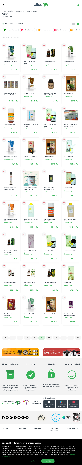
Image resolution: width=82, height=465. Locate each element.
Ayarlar (32, 461)
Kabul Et (48, 461)
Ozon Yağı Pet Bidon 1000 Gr (70, 220)
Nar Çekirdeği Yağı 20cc (29, 62)
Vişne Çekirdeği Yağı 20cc (50, 125)
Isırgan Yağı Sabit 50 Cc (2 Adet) (10, 251)
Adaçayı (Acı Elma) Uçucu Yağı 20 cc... (29, 283)
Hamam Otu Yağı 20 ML (30, 251)
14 (63, 338)
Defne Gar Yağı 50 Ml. (10, 61)
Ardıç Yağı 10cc (68, 156)
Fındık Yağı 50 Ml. (29, 93)
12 (49, 338)
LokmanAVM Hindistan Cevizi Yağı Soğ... (30, 188)
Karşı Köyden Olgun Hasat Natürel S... (10, 94)
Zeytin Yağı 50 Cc (49, 61)
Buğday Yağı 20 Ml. (49, 314)
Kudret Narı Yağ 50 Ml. (30, 156)
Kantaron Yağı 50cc (70, 251)
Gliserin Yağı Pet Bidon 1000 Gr (31, 220)
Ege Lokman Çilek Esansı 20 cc (49, 220)
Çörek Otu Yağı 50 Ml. (10, 156)
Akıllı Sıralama (8, 23)
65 (78, 338)
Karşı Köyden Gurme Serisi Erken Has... (10, 188)
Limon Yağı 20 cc (49, 251)
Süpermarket (20, 11)
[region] (41, 452)
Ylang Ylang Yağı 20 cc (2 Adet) (31, 125)
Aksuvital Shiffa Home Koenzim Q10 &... (70, 125)
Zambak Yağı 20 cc (9, 124)
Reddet (45, 450)
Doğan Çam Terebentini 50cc (69, 283)
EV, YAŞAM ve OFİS (7, 11)
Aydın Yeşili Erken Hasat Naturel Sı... (49, 188)
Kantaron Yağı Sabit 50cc (50, 283)
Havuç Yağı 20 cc (69, 187)
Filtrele (20, 23)
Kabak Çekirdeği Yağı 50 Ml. (10, 220)
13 (56, 338)
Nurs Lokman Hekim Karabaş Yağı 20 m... (70, 314)
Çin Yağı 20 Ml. (68, 93)
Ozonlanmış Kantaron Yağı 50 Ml (10, 314)
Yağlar (35, 11)
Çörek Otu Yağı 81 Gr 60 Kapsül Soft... (50, 94)
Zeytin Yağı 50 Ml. (69, 61)
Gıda (28, 11)
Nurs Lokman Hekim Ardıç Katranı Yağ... (10, 283)
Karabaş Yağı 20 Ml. (30, 314)
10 (34, 338)
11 (41, 338)
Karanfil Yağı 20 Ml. (50, 156)
